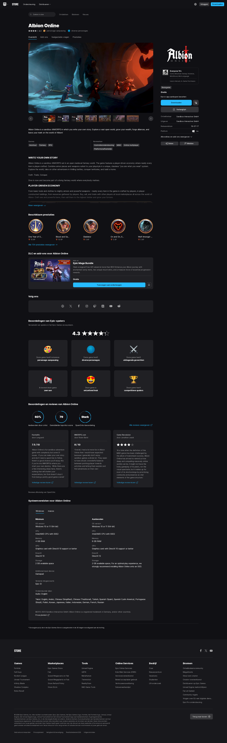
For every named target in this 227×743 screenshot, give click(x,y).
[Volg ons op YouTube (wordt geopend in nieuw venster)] (111, 306)
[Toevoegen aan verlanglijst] (149, 285)
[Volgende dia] (150, 118)
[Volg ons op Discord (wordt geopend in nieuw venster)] (103, 306)
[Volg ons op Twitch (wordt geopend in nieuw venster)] (94, 306)
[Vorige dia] (30, 118)
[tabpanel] (90, 544)
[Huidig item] (49, 118)
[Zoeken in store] (31, 14)
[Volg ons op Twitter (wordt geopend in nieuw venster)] (70, 306)
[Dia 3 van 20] (77, 118)
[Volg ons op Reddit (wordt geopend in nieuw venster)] (119, 306)
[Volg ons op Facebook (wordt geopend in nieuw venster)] (78, 306)
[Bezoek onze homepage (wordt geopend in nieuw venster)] (62, 306)
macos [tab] (51, 511)
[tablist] (90, 511)
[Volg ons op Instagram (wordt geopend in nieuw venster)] (86, 306)
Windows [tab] (40, 511)
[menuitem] (64, 14)
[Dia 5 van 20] (105, 118)
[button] (90, 205)
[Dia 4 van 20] (91, 118)
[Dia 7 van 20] (133, 118)
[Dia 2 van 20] (63, 118)
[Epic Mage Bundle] (50, 270)
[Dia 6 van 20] (119, 118)
